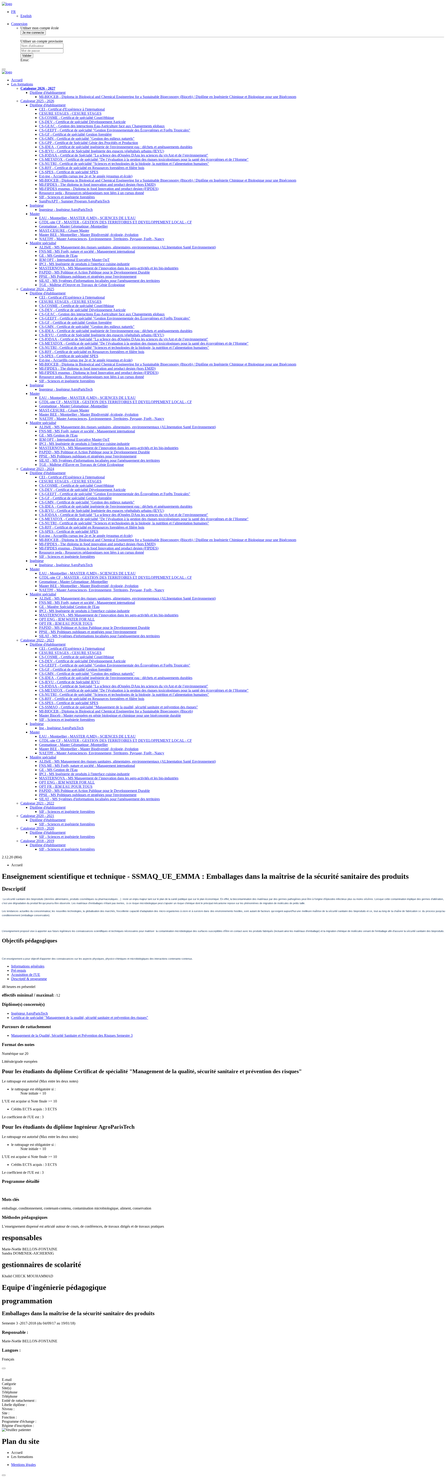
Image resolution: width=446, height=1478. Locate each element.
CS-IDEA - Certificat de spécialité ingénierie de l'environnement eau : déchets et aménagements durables (115, 147)
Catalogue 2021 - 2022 (37, 803)
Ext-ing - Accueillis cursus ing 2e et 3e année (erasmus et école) (85, 176)
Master (35, 214)
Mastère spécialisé (43, 243)
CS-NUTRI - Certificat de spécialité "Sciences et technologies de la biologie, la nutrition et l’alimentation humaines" (124, 164)
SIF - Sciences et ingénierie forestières (67, 197)
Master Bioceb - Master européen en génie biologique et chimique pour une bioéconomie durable (110, 715)
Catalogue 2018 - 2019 (37, 841)
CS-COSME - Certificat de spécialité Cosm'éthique (76, 118)
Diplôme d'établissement (48, 93)
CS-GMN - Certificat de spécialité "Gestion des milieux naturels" (86, 139)
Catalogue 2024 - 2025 (37, 289)
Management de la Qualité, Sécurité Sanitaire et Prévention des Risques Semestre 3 (72, 1035)
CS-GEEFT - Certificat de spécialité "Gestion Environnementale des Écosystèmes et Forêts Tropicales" (114, 130)
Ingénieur (37, 205)
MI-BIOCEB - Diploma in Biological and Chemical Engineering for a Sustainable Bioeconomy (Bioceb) (116, 711)
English (26, 16)
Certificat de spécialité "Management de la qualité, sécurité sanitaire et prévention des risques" (79, 1018)
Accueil (17, 80)
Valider (26, 55)
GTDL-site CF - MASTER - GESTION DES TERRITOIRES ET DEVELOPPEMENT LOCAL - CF (115, 222)
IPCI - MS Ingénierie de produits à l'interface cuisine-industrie (84, 264)
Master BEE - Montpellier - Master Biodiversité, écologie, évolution (88, 235)
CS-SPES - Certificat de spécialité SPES (68, 172)
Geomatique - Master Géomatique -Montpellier (73, 226)
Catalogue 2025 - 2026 (37, 101)
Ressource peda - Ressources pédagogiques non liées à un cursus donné (91, 193)
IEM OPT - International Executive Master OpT (74, 260)
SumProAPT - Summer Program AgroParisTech (74, 201)
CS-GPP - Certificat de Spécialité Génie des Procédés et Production (88, 143)
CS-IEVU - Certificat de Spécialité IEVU (69, 682)
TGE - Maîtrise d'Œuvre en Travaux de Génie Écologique (81, 465)
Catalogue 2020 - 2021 (37, 816)
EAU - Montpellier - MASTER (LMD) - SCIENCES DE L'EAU (87, 218)
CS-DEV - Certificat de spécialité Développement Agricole (82, 122)
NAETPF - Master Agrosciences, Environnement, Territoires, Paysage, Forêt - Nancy (101, 239)
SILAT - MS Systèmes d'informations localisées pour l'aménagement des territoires (99, 281)
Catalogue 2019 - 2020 (37, 828)
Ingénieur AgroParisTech (29, 1013)
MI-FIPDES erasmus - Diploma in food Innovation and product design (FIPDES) (98, 189)
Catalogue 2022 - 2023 (37, 640)
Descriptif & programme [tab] (29, 979)
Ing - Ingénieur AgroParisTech (61, 728)
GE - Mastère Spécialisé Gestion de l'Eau (69, 607)
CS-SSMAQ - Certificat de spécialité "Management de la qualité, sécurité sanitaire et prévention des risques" (118, 707)
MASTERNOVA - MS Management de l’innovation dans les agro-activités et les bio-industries (108, 268)
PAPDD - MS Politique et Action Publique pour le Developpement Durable (94, 272)
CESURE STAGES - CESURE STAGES (70, 113)
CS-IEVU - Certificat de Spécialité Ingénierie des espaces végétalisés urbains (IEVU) (101, 151)
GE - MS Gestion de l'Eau (58, 256)
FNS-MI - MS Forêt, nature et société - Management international (87, 251)
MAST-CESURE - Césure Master (64, 230)
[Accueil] (7, 4)
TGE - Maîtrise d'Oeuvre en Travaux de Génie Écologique (82, 285)
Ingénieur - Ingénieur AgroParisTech (66, 565)
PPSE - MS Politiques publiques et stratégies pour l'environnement (87, 276)
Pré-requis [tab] (18, 970)
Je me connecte (33, 32)
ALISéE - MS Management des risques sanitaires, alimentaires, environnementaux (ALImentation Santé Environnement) (127, 247)
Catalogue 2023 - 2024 (37, 469)
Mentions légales (23, 1465)
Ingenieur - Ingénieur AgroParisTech (66, 210)
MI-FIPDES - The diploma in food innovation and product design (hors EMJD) (97, 184)
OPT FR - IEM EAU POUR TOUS (65, 623)
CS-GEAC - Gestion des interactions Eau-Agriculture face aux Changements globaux (102, 126)
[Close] (4, 1368)
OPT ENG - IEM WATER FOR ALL (67, 619)
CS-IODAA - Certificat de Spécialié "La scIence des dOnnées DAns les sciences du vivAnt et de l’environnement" (123, 155)
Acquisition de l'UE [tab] (25, 975)
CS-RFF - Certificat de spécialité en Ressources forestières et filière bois (91, 168)
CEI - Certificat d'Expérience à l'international (72, 109)
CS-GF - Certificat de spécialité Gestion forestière (75, 134)
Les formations (22, 84)
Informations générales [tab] (27, 966)
